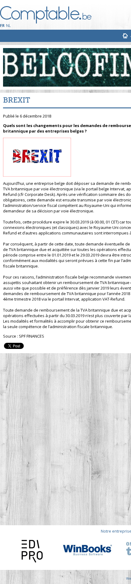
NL (8, 25)
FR (2, 25)
